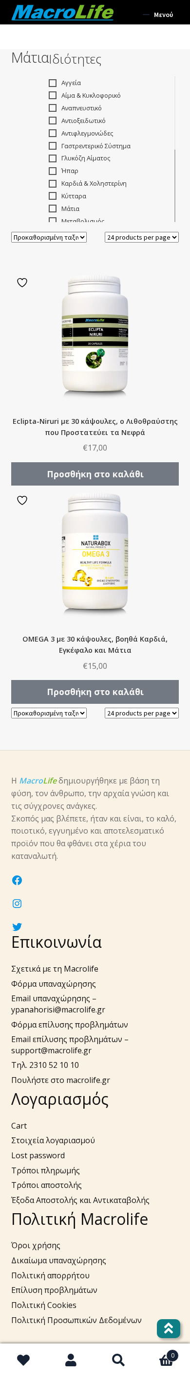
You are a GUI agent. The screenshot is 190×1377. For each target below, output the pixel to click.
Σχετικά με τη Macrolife (54, 968)
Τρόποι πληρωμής (45, 1170)
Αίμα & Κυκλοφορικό (91, 95)
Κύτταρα (73, 196)
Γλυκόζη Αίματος (85, 158)
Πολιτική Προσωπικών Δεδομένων (76, 1320)
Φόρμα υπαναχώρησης (53, 983)
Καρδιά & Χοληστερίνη (94, 183)
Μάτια (70, 208)
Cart (19, 1125)
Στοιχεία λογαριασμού (53, 1140)
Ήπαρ (69, 170)
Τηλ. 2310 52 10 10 (45, 1065)
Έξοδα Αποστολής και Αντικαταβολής (80, 1200)
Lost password (38, 1155)
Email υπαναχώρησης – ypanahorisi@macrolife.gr (58, 1004)
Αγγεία (71, 82)
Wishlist (24, 1360)
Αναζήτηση (119, 1360)
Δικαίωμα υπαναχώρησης (58, 1260)
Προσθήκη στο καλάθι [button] (95, 474)
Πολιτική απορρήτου (50, 1275)
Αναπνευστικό (81, 108)
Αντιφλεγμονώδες (87, 133)
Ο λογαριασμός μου (71, 1360)
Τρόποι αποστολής (46, 1185)
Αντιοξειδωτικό (83, 120)
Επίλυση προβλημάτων (54, 1290)
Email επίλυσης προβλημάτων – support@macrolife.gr (70, 1045)
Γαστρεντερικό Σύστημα (96, 145)
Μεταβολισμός (82, 221)
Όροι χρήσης (35, 1245)
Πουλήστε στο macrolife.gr (60, 1080)
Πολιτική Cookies (43, 1305)
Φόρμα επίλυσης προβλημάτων (69, 1024)
